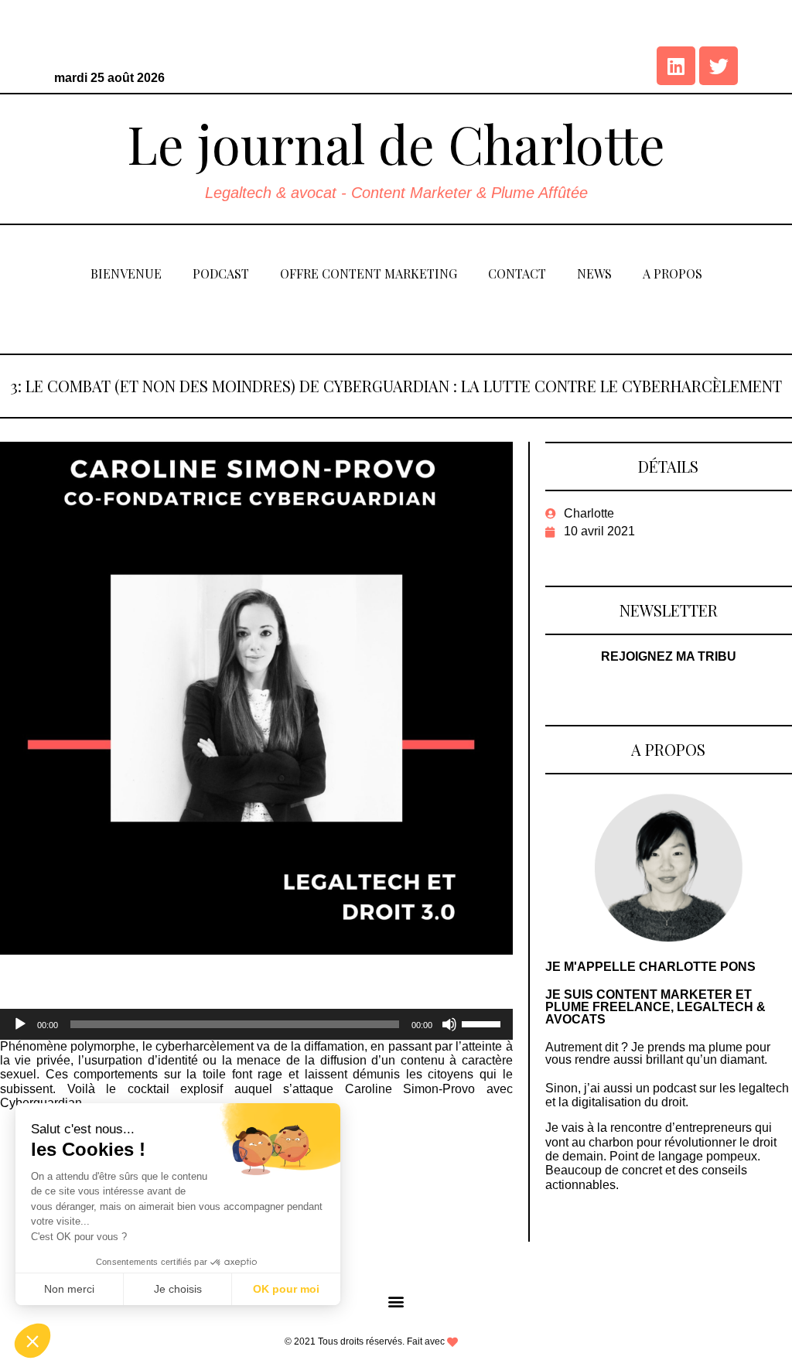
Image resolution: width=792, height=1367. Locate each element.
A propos (672, 273)
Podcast (221, 273)
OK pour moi (286, 1289)
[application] (256, 1024)
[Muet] (449, 1024)
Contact (517, 273)
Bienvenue (126, 273)
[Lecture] (20, 1024)
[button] (396, 1301)
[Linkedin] (676, 65)
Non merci (69, 1289)
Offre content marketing (368, 273)
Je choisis (178, 1289)
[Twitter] (718, 65)
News (594, 273)
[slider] (483, 1023)
